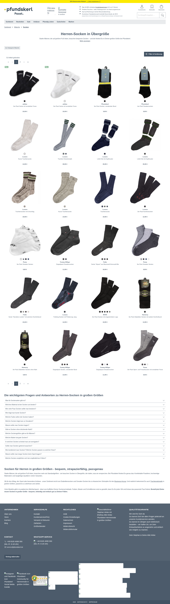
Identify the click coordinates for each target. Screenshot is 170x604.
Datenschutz (68, 520)
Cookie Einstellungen (71, 517)
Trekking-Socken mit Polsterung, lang (65, 317)
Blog (6, 523)
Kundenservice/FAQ (41, 517)
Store (6, 517)
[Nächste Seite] (24, 62)
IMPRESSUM (93, 602)
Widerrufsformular (70, 529)
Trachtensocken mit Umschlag (24, 211)
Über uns (8, 514)
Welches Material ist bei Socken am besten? (20, 404)
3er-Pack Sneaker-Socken (25, 264)
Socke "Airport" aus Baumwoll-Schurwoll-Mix (105, 264)
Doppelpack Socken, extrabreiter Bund (65, 369)
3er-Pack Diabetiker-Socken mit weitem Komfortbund (145, 317)
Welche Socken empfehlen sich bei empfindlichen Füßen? (25, 458)
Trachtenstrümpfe (156, 481)
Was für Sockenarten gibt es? (15, 400)
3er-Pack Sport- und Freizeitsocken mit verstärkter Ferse (145, 369)
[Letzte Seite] (28, 62)
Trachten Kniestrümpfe (65, 159)
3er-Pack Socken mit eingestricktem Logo (105, 317)
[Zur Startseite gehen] (18, 11)
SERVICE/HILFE (40, 510)
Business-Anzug (120, 481)
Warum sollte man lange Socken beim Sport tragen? (23, 454)
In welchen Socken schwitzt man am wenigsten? (22, 442)
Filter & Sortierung (155, 54)
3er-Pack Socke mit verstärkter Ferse (24, 106)
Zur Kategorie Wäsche (12, 48)
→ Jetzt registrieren (92, 1)
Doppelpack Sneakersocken (65, 264)
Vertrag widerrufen (12, 557)
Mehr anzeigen (85, 41)
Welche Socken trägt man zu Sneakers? (19, 421)
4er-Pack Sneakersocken (145, 106)
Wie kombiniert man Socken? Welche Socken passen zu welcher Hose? (30, 450)
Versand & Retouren (42, 520)
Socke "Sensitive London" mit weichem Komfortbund (25, 317)
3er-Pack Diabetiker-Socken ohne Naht (25, 369)
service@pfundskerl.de (15, 547)
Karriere (7, 520)
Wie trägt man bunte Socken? (15, 413)
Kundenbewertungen (101, 7)
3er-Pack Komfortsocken (145, 211)
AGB (65, 514)
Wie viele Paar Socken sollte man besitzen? (20, 409)
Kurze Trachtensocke (24, 159)
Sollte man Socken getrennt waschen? (18, 446)
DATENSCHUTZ (82, 602)
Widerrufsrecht (69, 526)
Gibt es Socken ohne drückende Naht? (18, 429)
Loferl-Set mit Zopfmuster (105, 159)
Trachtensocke (105, 211)
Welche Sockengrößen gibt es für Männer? (20, 433)
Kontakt (37, 514)
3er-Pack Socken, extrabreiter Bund (105, 106)
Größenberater (39, 526)
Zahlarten (37, 523)
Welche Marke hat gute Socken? (16, 437)
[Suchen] (162, 15)
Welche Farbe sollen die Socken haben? (19, 417)
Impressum (67, 523)
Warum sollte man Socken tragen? (17, 425)
